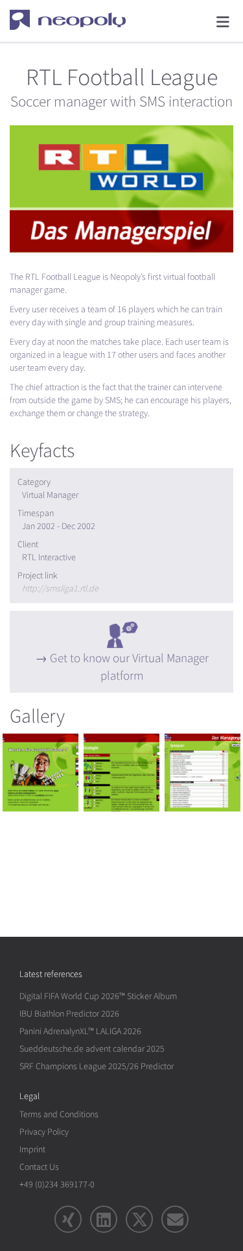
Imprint (32, 1149)
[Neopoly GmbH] (76, 19)
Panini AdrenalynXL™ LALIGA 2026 (80, 1031)
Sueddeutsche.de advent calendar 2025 (92, 1048)
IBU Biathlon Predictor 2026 (69, 1013)
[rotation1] (40, 772)
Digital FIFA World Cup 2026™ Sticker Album (98, 996)
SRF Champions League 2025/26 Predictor (96, 1066)
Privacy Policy (44, 1131)
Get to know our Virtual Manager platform (129, 667)
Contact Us (39, 1166)
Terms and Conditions (58, 1114)
